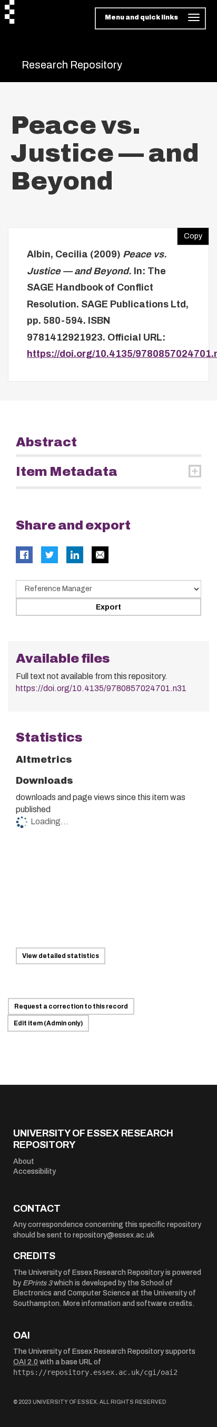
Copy (189, 233)
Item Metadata (66, 471)
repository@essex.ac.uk (113, 1235)
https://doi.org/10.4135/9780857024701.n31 (101, 688)
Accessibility (34, 1171)
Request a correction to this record (71, 1006)
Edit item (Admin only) (48, 1023)
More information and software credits (127, 1304)
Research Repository (72, 65)
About (23, 1161)
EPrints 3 (37, 1283)
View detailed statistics (60, 956)
